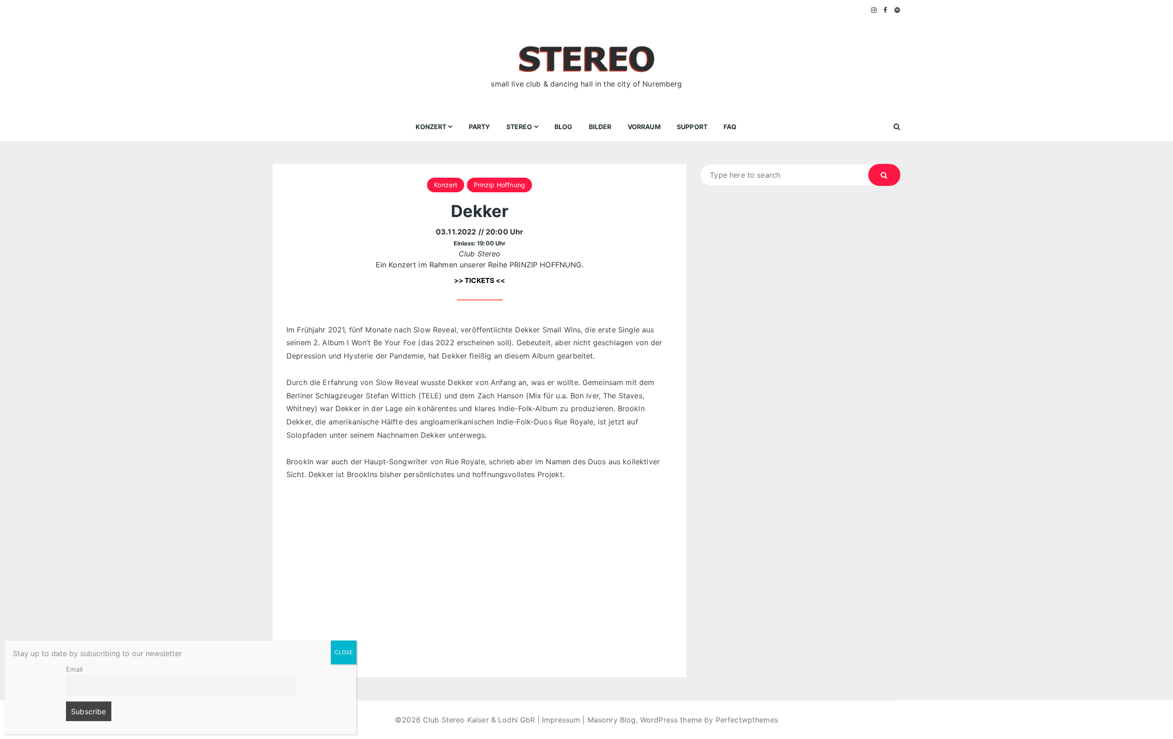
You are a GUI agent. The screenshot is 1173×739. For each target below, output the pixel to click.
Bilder (600, 126)
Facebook (885, 10)
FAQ (730, 126)
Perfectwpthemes (747, 719)
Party (479, 126)
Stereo (519, 126)
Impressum (561, 719)
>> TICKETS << (479, 280)
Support (692, 126)
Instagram (874, 10)
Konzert (431, 126)
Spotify (897, 10)
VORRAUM (644, 126)
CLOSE (343, 652)
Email (74, 669)
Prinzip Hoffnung (499, 185)
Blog (563, 126)
